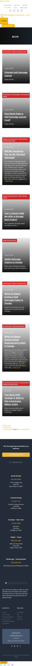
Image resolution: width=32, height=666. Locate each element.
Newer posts (7, 427)
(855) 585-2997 (17, 462)
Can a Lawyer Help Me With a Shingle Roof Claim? (14, 216)
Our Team (19, 619)
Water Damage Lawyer (9, 240)
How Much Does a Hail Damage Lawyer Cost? (15, 117)
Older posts (7, 425)
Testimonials (5, 623)
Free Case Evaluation (16, 455)
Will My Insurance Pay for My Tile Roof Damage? (14, 154)
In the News (20, 612)
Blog (18, 615)
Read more (9, 181)
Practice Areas (6, 615)
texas (15, 7)
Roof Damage (16, 94)
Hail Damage (7, 52)
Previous (5, 429)
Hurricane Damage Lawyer (10, 382)
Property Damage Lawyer (19, 52)
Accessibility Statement (8, 621)
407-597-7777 (16, 501)
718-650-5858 (16, 523)
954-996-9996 (16, 479)
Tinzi (17, 656)
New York (16, 5)
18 (24, 429)
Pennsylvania (23, 7)
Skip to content (5, 1)
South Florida (7, 5)
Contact (4, 612)
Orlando (24, 5)
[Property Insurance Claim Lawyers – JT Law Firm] (16, 17)
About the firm (6, 619)
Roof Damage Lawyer (9, 141)
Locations (19, 617)
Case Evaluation (8, 26)
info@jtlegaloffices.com (16, 635)
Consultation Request (7, 617)
